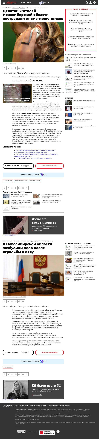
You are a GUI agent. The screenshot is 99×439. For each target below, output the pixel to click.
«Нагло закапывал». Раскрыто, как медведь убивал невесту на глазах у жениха (84, 90)
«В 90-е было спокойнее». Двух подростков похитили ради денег (84, 64)
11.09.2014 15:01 (7, 8)
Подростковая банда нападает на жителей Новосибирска (81, 14)
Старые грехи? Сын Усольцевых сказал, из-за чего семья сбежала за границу (84, 279)
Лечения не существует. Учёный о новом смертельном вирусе (84, 252)
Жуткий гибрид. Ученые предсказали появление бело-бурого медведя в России (85, 59)
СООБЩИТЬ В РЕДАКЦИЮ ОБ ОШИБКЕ (59, 405)
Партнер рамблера (32, 431)
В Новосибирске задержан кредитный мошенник (19, 195)
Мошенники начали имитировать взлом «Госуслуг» (83, 107)
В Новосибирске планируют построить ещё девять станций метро (81, 29)
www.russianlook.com (9, 63)
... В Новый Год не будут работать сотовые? (33, 158)
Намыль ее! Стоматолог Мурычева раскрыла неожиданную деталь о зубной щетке (84, 84)
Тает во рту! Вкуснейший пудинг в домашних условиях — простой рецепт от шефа (84, 260)
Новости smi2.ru (9, 235)
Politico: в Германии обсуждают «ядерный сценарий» (82, 120)
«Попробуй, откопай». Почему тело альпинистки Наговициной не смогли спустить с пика (84, 71)
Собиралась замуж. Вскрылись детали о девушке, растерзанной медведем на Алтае (84, 78)
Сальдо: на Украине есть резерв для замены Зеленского (84, 101)
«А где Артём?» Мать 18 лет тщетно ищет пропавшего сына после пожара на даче (84, 247)
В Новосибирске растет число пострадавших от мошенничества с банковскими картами (34, 151)
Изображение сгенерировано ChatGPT (14, 297)
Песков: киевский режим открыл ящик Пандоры (83, 114)
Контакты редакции (21, 405)
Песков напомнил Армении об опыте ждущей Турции (84, 126)
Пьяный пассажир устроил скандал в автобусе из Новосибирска (81, 45)
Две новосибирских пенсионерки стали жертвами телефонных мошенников (52, 196)
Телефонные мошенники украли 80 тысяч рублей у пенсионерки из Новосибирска (21, 202)
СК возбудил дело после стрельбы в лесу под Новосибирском (81, 37)
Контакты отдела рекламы (38, 405)
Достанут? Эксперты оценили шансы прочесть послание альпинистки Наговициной (85, 266)
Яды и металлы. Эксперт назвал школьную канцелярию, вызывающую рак (83, 273)
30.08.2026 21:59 (7, 241)
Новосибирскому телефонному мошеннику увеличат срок (51, 201)
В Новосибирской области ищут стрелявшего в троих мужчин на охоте (81, 22)
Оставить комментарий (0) (50, 166)
